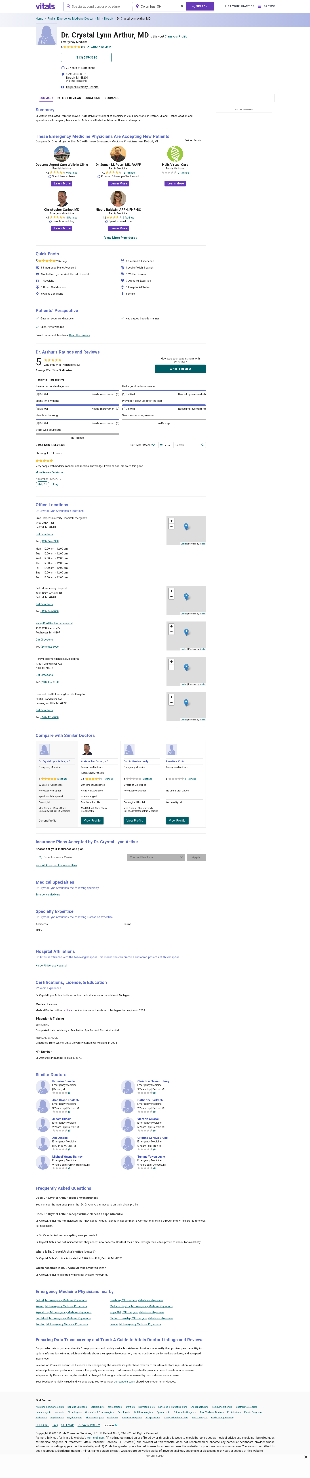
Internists (59, 1412)
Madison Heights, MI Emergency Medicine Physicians (141, 1306)
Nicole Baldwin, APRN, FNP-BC (118, 209)
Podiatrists (41, 1417)
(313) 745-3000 (50, 611)
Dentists (130, 1407)
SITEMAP (67, 1425)
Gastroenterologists (246, 1407)
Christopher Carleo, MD (61, 209)
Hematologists (43, 1412)
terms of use (95, 1437)
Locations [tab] (92, 98)
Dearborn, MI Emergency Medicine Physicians (136, 1300)
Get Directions (44, 534)
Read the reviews (79, 335)
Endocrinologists (199, 1407)
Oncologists (124, 1412)
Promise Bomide (63, 1081)
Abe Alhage (60, 1138)
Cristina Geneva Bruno (152, 1138)
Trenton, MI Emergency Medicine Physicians (62, 1324)
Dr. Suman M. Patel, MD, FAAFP (118, 164)
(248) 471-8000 (50, 717)
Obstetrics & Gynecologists (99, 1412)
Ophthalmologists (143, 1412)
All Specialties (152, 1417)
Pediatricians (234, 1412)
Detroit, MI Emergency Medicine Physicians (61, 1300)
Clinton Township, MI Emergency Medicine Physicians (141, 1318)
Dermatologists (146, 1407)
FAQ (55, 1425)
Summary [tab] (46, 98)
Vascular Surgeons (132, 1417)
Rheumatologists (95, 1417)
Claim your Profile (176, 36)
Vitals (202, 543)
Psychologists (74, 1417)
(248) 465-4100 (50, 682)
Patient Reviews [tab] (69, 98)
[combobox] (98, 6)
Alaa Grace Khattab (65, 1100)
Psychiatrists (57, 1417)
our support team (124, 1381)
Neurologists (75, 1412)
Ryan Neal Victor (175, 761)
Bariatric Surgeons (77, 1407)
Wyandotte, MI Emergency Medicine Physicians (64, 1312)
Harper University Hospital (82, 87)
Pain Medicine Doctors (212, 1412)
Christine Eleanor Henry (153, 1081)
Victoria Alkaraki (148, 1119)
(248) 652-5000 (50, 646)
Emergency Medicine (48, 894)
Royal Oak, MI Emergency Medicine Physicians (137, 1312)
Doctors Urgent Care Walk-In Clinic (62, 164)
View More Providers (119, 238)
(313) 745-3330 (50, 541)
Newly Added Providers (176, 1417)
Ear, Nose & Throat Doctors (172, 1407)
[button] (186, 527)
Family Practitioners (222, 1407)
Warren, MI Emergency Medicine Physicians (61, 1306)
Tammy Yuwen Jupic (151, 1156)
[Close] (306, 1457)
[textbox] (98, 6)
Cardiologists (97, 1407)
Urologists (112, 1417)
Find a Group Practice (222, 1417)
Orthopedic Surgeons (185, 1412)
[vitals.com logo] (46, 6)
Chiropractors (115, 1407)
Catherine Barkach (150, 1100)
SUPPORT (42, 1425)
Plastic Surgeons (253, 1412)
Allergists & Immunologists (50, 1407)
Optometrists (163, 1412)
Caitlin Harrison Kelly (136, 761)
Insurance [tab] (111, 98)
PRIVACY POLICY (89, 1425)
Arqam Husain (61, 1119)
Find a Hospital (200, 1417)
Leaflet (184, 543)
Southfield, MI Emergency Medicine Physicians (63, 1318)
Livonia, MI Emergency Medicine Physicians (135, 1324)
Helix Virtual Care (175, 164)
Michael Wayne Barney (67, 1156)
